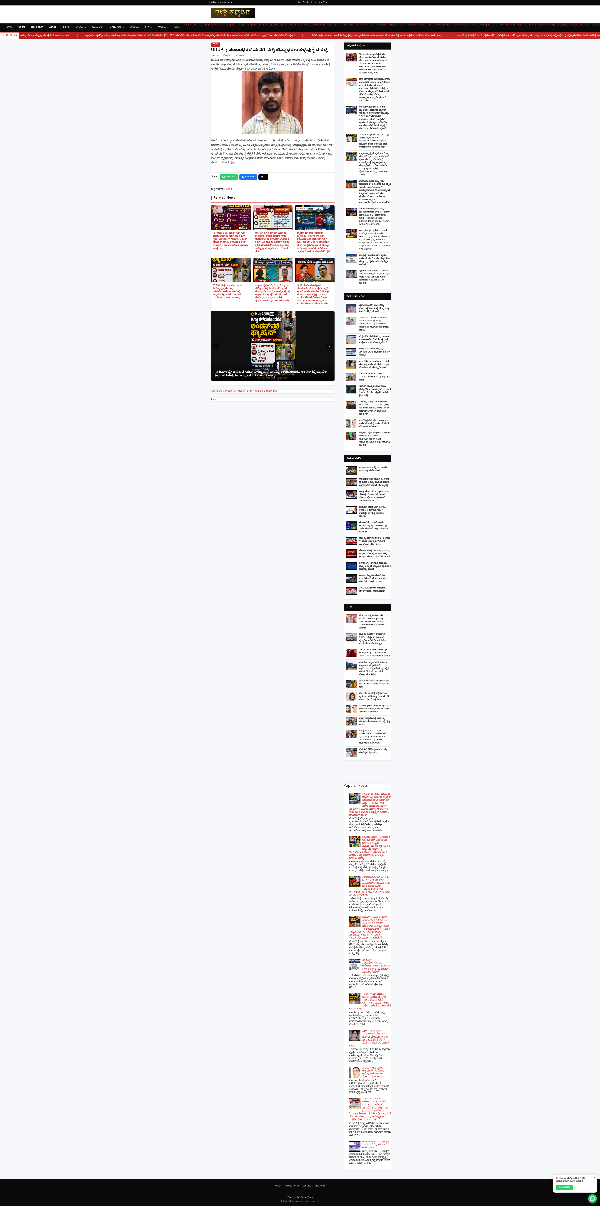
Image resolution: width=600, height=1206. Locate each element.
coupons (252, 25)
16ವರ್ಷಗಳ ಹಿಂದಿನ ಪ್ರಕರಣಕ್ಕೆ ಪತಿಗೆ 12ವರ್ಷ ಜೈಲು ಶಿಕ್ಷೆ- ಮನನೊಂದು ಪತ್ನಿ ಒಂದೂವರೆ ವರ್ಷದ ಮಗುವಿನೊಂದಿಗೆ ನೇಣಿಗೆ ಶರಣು (374, 324)
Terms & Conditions (265, 391)
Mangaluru (486, 25)
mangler (499, 25)
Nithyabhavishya (558, 25)
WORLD (162, 27)
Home (8, 27)
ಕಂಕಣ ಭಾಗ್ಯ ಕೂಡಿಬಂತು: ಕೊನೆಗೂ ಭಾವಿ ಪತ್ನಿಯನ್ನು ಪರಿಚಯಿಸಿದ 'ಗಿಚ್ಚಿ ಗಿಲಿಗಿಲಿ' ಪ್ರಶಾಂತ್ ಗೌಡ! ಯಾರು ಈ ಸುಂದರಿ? (371, 622)
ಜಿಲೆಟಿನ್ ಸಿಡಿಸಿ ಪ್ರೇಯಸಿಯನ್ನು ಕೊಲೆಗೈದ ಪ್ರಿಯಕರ (373, 751)
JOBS (429, 25)
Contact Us (229, 391)
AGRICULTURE (198, 25)
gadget (283, 25)
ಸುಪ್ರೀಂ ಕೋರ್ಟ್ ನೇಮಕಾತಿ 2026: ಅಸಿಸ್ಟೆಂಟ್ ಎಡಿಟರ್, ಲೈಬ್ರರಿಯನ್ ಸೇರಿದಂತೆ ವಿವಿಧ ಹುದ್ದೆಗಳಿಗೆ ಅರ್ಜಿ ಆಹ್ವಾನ (372, 639)
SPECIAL (134, 27)
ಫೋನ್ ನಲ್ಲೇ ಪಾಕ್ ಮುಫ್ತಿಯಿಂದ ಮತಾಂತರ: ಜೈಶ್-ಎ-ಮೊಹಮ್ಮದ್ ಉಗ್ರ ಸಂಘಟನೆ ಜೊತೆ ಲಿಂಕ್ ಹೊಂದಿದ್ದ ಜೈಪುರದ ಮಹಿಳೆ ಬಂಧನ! (374, 277)
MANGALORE (117, 27)
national (532, 25)
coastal (242, 25)
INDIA (369, 25)
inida (401, 25)
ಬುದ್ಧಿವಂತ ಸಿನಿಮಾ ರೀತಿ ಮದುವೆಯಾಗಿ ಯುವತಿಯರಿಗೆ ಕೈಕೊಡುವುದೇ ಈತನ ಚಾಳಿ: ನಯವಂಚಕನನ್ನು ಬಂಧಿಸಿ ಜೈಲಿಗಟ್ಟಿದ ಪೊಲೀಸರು (372, 737)
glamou (313, 25)
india (362, 25)
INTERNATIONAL (414, 25)
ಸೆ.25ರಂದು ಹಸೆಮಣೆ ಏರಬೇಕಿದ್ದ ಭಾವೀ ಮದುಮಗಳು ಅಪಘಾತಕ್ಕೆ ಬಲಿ (374, 684)
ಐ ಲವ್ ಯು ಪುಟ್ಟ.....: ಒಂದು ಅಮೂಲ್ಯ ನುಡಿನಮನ (373, 469)
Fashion (262, 25)
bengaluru (231, 25)
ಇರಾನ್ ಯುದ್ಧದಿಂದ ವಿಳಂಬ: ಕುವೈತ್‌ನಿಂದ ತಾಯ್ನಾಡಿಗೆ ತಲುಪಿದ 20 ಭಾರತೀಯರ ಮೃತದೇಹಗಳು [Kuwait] (375, 391)
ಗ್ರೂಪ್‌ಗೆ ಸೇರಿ (564, 1187)
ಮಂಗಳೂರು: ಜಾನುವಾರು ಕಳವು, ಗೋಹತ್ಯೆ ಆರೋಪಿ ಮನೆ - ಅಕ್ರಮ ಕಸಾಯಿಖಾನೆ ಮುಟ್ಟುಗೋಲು (374, 364)
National (542, 25)
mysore (521, 25)
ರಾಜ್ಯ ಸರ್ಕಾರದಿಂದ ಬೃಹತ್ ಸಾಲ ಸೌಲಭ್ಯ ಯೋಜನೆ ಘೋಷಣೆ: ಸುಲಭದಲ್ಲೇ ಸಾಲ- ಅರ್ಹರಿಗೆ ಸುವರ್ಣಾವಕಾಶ (374, 496)
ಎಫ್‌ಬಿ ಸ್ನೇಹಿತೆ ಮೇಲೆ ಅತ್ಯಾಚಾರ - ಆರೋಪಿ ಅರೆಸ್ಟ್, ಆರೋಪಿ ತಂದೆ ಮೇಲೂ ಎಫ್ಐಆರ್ (375, 423)
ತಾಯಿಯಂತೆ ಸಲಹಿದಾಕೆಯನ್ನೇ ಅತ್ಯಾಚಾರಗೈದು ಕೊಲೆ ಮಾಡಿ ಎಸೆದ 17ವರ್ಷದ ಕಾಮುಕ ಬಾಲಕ (374, 653)
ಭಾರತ (21, 27)
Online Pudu (307, 1197)
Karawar (437, 25)
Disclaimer (320, 1186)
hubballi (353, 25)
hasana (343, 25)
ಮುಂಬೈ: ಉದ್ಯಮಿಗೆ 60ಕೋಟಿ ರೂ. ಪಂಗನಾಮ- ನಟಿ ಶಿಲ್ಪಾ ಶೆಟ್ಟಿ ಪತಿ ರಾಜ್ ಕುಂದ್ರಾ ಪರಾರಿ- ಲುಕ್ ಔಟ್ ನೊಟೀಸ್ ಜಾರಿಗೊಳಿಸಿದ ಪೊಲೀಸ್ (374, 408)
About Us (216, 391)
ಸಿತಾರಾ (52, 27)
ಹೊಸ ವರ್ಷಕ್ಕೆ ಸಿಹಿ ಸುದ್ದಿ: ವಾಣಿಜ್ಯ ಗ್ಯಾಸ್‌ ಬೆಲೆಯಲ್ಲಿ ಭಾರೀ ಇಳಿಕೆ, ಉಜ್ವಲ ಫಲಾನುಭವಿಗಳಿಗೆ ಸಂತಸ (374, 553)
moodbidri (511, 25)
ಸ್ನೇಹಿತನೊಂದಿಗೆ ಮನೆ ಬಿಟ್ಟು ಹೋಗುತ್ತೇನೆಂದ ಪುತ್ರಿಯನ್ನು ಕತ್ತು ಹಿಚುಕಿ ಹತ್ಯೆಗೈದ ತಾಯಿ (374, 308)
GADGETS (80, 27)
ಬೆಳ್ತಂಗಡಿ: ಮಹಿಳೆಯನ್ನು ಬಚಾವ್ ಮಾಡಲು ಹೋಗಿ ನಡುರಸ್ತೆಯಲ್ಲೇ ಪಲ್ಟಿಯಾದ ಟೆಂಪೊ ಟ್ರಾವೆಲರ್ (374, 339)
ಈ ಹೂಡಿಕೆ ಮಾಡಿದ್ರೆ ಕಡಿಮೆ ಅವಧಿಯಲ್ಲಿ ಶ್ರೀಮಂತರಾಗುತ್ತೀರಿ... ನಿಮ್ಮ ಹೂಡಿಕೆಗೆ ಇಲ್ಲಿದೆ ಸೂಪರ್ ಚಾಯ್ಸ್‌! (374, 527)
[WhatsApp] (592, 1198)
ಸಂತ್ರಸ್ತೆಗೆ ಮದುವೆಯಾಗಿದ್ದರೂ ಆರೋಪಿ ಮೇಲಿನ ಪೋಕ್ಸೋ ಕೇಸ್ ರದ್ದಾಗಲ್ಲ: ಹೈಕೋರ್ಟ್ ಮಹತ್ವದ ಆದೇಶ (374, 260)
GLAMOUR (97, 27)
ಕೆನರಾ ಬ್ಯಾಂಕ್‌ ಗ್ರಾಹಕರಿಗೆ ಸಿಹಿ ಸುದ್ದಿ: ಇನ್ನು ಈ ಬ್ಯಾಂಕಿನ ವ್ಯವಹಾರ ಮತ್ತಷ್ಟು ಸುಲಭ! (375, 566)
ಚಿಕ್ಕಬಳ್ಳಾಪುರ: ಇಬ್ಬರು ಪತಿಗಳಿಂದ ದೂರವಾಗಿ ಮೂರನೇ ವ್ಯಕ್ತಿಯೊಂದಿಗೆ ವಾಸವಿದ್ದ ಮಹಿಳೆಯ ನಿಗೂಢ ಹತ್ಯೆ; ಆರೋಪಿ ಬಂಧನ (374, 439)
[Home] (230, 13)
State (583, 25)
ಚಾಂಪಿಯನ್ (37, 27)
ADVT (186, 25)
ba (209, 25)
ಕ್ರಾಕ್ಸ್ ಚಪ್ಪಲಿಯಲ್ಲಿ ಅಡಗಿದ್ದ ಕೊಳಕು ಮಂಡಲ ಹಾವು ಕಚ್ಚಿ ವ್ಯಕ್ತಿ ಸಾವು (374, 377)
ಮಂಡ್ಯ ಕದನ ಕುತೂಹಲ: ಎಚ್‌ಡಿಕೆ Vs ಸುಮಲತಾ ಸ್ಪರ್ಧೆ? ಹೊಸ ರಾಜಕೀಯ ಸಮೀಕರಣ (374, 541)
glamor (304, 25)
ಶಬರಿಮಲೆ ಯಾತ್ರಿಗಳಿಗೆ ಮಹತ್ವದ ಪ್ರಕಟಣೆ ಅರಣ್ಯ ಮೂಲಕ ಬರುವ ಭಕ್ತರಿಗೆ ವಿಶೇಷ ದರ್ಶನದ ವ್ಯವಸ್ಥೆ (374, 482)
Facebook (307, 2)
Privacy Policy (244, 391)
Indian (393, 25)
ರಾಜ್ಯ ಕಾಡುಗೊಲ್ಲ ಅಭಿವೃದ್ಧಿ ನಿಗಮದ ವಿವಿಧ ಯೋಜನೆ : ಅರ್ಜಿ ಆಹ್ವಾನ (374, 352)
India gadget (381, 25)
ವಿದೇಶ (66, 27)
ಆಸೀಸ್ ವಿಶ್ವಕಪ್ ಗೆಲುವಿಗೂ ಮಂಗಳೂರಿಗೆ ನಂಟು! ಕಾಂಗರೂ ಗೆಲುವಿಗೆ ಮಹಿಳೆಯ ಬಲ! (373, 578)
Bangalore (218, 25)
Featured (273, 25)
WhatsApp (230, 177)
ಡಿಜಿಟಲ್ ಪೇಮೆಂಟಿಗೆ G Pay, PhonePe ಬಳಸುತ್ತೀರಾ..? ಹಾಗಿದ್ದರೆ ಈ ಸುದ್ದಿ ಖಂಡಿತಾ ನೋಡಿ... (372, 512)
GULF (335, 25)
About (278, 1186)
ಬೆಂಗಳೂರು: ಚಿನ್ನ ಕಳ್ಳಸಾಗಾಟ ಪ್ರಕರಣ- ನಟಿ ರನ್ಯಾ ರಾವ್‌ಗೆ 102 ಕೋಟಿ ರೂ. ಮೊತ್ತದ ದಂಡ (374, 696)
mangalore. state (469, 25)
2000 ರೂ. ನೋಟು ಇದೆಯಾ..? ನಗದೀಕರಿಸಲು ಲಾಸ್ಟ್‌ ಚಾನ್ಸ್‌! (373, 590)
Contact (306, 1186)
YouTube (323, 2)
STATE (148, 27)
